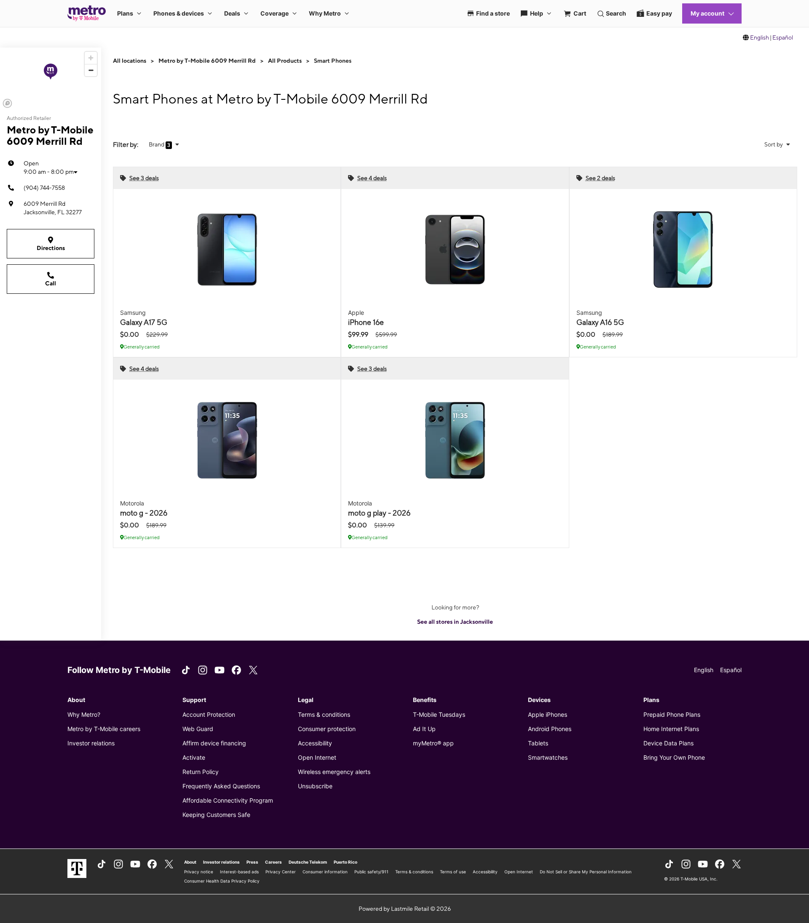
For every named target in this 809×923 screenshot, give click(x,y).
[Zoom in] (91, 58)
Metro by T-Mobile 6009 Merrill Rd (207, 60)
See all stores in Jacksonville (455, 621)
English (759, 37)
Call (50, 283)
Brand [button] (157, 144)
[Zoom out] (91, 70)
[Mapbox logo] (7, 103)
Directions (51, 248)
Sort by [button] (774, 144)
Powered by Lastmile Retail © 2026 (405, 908)
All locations (129, 60)
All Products (285, 60)
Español (782, 37)
